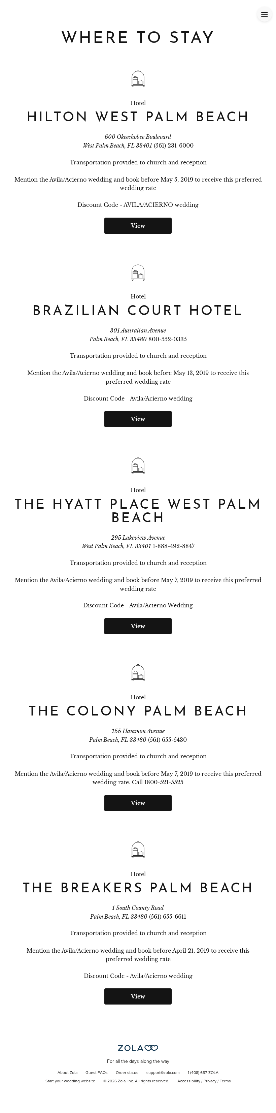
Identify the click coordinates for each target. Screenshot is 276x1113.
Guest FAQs (96, 1073)
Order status (127, 1073)
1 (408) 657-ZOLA (203, 1073)
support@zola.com (163, 1073)
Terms (225, 1081)
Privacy (210, 1081)
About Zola (67, 1073)
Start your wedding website (70, 1081)
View (138, 225)
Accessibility (188, 1081)
